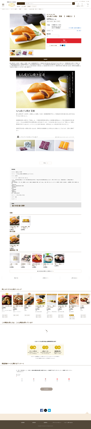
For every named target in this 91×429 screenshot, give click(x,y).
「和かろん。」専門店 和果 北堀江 (52, 312)
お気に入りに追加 (54, 45)
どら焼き (25, 9)
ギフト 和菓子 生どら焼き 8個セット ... (18, 307)
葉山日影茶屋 (71, 311)
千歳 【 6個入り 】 (59, 264)
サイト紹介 (87, 1)
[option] (15, 223)
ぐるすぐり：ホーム (5, 9)
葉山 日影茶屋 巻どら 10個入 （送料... (74, 307)
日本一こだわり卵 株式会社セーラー (7, 311)
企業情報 (22, 422)
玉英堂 (25, 310)
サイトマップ (76, 1)
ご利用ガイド (45, 277)
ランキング (34, 6)
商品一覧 (16, 277)
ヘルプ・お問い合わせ (82, 1)
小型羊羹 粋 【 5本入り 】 (26, 265)
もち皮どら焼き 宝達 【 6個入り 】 (14, 227)
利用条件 (34, 422)
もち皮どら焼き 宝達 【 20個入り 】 (36, 9)
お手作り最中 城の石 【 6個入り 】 (37, 265)
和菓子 (20, 9)
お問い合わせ (74, 277)
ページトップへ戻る (87, 413)
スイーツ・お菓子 (14, 9)
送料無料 (29, 6)
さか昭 (81, 310)
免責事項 (45, 422)
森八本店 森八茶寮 (38, 311)
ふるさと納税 (23, 6)
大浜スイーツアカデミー (17, 311)
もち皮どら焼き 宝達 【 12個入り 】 (25, 227)
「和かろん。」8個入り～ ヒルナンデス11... (52, 307)
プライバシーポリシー (57, 422)
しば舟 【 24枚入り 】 (14, 265)
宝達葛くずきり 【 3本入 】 (48, 265)
